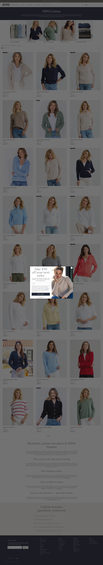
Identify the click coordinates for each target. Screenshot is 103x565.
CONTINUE (40, 294)
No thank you (40, 297)
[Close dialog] (72, 268)
